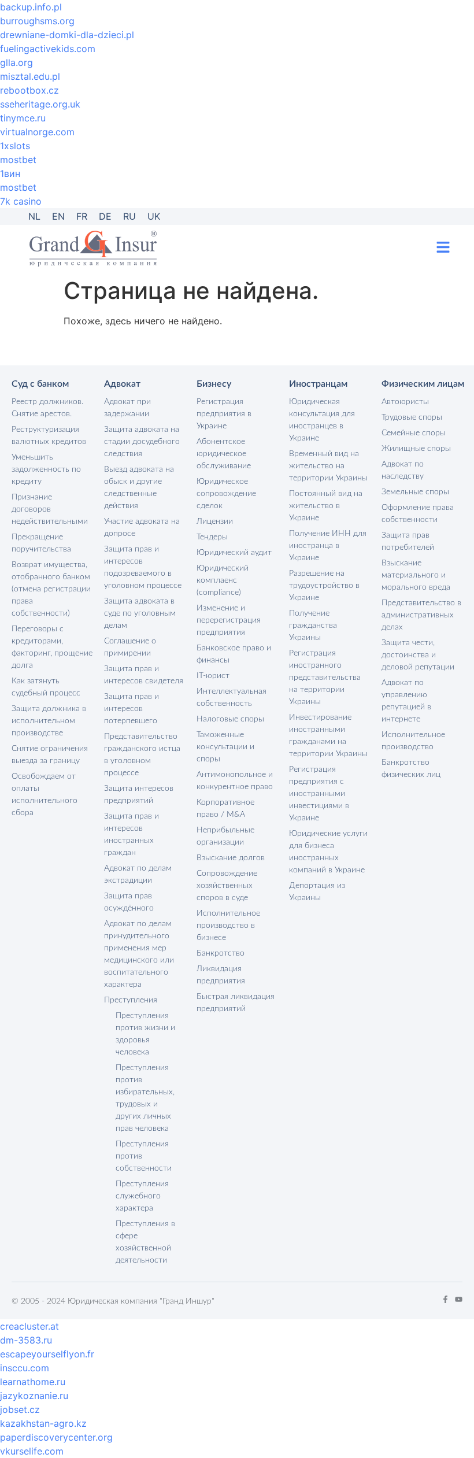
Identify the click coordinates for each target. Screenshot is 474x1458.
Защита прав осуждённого (129, 902)
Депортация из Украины (317, 892)
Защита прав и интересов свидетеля (143, 675)
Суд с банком (40, 383)
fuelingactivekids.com (47, 48)
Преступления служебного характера (142, 1196)
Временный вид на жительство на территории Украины (328, 466)
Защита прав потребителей (408, 541)
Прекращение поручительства (41, 543)
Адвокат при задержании (127, 408)
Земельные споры (415, 492)
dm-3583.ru (26, 1340)
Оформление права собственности (418, 514)
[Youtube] (458, 1299)
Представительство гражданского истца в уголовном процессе (142, 754)
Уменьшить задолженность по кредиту (46, 469)
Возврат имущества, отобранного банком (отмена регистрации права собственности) (51, 589)
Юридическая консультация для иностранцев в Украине (322, 420)
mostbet (18, 159)
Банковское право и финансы (234, 654)
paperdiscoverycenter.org (56, 1437)
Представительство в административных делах (421, 615)
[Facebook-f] (445, 1299)
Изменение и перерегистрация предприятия (229, 620)
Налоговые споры (230, 719)
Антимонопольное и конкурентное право (235, 781)
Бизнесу (214, 383)
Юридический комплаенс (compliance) (223, 580)
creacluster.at (29, 1326)
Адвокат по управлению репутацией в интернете (406, 701)
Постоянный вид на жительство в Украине (325, 506)
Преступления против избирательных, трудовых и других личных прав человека (145, 1098)
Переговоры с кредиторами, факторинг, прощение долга (52, 647)
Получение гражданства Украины (313, 625)
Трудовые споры (412, 417)
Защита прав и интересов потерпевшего (131, 709)
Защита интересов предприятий (138, 794)
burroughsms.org (37, 21)
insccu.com (24, 1368)
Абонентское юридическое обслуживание (224, 454)
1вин (10, 173)
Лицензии (215, 521)
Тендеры (212, 537)
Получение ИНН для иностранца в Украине (327, 546)
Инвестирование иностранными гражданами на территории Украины (328, 735)
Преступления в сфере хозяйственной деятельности (145, 1242)
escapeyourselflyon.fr (47, 1354)
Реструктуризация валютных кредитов (49, 435)
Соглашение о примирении (130, 647)
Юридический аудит (234, 553)
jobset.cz (20, 1409)
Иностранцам (318, 383)
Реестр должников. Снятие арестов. (47, 408)
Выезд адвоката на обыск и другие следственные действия (139, 487)
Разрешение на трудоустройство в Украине (324, 585)
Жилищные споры (416, 449)
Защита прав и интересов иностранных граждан (131, 834)
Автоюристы (405, 402)
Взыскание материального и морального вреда (416, 575)
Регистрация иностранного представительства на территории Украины (325, 677)
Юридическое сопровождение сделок (226, 494)
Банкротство (221, 953)
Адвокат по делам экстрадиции (138, 874)
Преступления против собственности (144, 1156)
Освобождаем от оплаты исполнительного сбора (44, 794)
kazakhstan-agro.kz (43, 1423)
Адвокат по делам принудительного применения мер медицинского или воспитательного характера (139, 954)
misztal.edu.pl (30, 76)
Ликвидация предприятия (221, 975)
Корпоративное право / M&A (225, 808)
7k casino (21, 201)
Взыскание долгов (231, 858)
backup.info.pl (31, 7)
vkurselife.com (32, 1451)
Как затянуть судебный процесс (46, 687)
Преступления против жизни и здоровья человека (145, 1034)
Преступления (130, 1000)
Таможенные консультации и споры (225, 747)
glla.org (16, 62)
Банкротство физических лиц (411, 768)
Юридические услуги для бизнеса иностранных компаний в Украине (328, 852)
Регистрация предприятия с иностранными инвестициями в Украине (319, 793)
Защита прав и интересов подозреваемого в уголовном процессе (143, 567)
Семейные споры (414, 433)
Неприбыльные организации (225, 836)
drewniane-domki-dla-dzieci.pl (67, 34)
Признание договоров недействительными (50, 509)
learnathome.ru (32, 1381)
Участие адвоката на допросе (142, 527)
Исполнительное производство (413, 741)
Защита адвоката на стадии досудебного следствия (142, 441)
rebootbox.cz (29, 90)
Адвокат (122, 383)
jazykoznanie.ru (34, 1395)
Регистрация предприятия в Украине (224, 414)
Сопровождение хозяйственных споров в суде (227, 885)
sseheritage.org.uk (40, 104)
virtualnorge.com (37, 132)
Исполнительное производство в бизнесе (228, 925)
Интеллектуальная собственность (231, 697)
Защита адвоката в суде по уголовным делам (140, 613)
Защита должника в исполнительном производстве (49, 721)
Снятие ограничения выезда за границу (50, 755)
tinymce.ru (23, 118)
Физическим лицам (423, 383)
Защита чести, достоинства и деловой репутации (418, 655)
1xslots (15, 145)
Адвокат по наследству (403, 470)
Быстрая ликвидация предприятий (236, 1003)
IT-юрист (213, 676)
